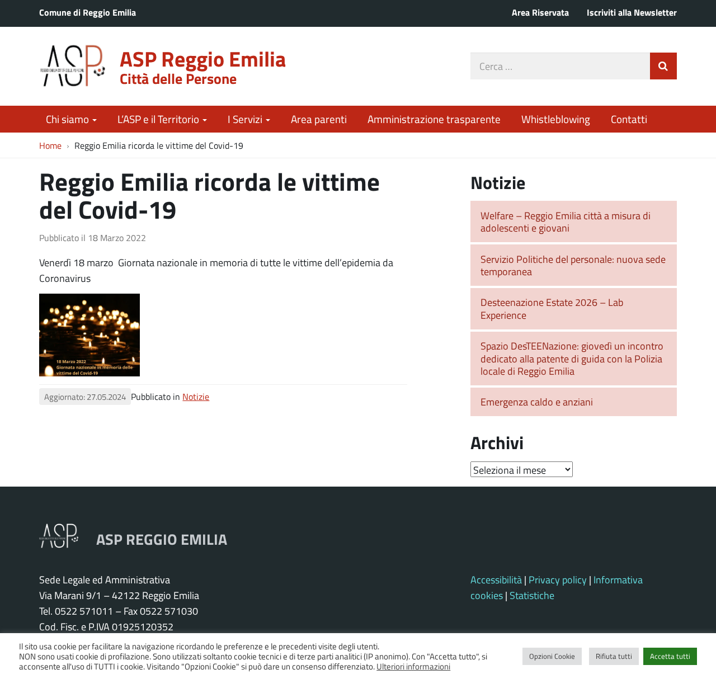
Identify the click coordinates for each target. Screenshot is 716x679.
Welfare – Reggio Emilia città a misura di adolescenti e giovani (566, 222)
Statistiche (532, 595)
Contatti (629, 118)
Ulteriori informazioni (413, 666)
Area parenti (319, 118)
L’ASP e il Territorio (159, 118)
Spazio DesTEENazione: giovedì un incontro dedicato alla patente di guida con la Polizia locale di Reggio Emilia (572, 358)
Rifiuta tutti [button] (614, 656)
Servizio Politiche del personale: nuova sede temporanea (573, 265)
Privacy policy (558, 579)
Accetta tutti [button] (670, 656)
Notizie (195, 396)
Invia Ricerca (663, 66)
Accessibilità (496, 579)
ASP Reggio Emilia (203, 58)
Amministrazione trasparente (434, 118)
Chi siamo (68, 118)
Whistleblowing (555, 118)
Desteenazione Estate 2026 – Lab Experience (552, 308)
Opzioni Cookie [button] (552, 656)
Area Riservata (540, 12)
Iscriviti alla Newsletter (632, 12)
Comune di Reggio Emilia (87, 12)
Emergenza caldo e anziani (537, 401)
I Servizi (246, 118)
